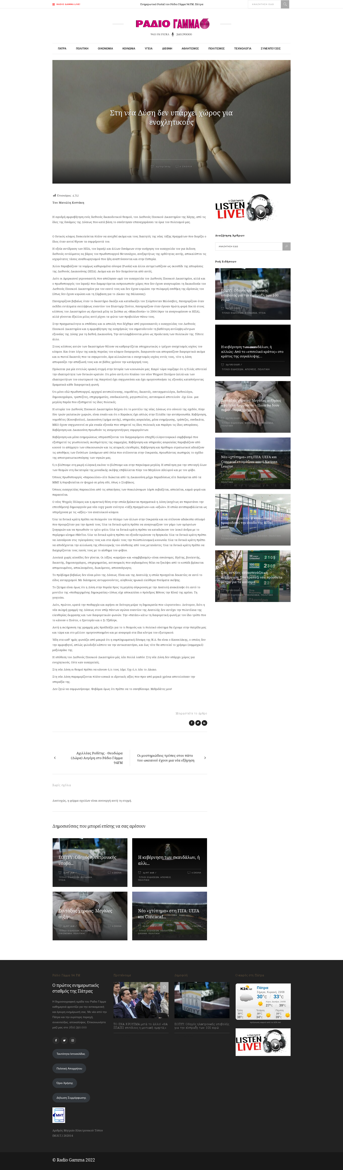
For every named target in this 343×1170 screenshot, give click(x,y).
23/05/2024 (163, 166)
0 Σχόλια (186, 166)
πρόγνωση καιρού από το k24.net (265, 1022)
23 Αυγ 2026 (69, 873)
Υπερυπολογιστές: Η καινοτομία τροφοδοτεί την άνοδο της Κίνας (247, 520)
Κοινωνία (86, 877)
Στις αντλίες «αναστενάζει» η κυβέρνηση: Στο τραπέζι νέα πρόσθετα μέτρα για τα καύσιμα (251, 577)
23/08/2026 (232, 308)
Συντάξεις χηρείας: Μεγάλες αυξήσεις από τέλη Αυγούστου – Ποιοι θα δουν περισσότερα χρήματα (251, 405)
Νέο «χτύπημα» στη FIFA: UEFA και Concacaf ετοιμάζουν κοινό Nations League (249, 462)
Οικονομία (65, 933)
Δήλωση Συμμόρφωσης (71, 1097)
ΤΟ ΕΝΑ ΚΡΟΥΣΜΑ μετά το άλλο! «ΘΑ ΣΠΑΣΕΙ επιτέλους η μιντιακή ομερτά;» (141, 1026)
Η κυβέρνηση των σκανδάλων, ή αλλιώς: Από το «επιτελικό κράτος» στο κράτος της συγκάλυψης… (252, 352)
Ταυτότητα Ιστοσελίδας (71, 1053)
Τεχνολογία (229, 538)
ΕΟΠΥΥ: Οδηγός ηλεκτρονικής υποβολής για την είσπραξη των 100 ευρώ (249, 295)
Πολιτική (143, 880)
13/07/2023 (124, 1036)
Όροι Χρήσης (65, 1083)
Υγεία (62, 880)
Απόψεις (165, 877)
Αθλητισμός (167, 931)
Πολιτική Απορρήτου (69, 1068)
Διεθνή (142, 933)
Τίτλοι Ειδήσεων (69, 877)
